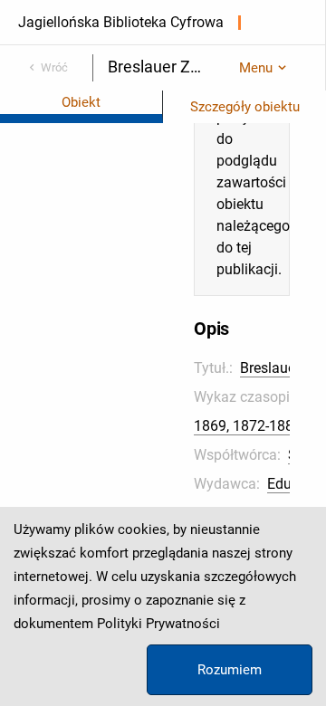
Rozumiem (229, 670)
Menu (256, 68)
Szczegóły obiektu (245, 107)
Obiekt (81, 102)
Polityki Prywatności (158, 623)
